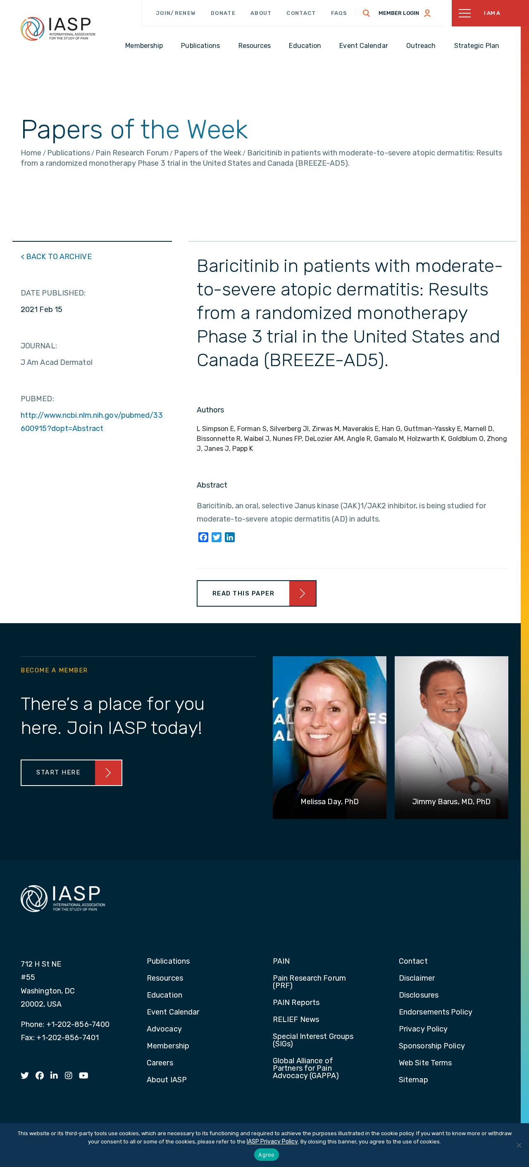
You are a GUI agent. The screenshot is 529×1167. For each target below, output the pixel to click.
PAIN (281, 961)
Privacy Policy (423, 1029)
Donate (223, 13)
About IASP (167, 1080)
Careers (160, 1063)
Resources (165, 978)
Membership (168, 1046)
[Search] (366, 13)
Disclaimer (417, 978)
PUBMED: (37, 398)
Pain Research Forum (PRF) (309, 982)
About (261, 13)
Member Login (399, 13)
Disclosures (418, 995)
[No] (519, 1145)
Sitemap (413, 1080)
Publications (168, 961)
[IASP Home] (58, 28)
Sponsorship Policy (432, 1046)
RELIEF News (296, 1020)
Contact (301, 13)
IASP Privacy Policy (272, 1141)
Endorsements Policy (435, 1012)
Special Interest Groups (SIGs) (313, 1040)
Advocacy (164, 1029)
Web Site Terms (425, 1063)
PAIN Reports (296, 1003)
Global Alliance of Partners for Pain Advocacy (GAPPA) (306, 1068)
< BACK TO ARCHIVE (56, 256)
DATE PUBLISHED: (53, 293)
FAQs (339, 13)
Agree (266, 1154)
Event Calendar (173, 1012)
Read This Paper (243, 593)
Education (164, 995)
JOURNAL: (39, 345)
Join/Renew (176, 13)
